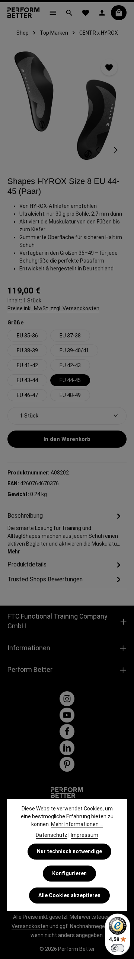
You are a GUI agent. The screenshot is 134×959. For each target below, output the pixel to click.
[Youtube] (67, 715)
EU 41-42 (27, 365)
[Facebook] (67, 731)
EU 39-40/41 (74, 350)
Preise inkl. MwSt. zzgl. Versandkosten (53, 308)
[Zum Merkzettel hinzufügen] (109, 67)
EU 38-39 (27, 350)
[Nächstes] (115, 150)
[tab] (65, 533)
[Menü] (52, 12)
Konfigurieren (69, 873)
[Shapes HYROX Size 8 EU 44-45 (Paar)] (66, 106)
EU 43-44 (27, 380)
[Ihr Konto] (102, 12)
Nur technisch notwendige (69, 851)
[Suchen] (69, 12)
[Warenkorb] (119, 12)
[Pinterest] (67, 764)
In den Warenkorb (67, 439)
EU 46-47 (27, 395)
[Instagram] (67, 698)
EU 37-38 (70, 336)
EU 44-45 (70, 380)
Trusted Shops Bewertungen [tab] (45, 579)
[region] (67, 106)
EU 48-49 (70, 395)
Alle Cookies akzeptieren (69, 895)
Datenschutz (51, 835)
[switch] (117, 948)
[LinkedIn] (67, 747)
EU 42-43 (70, 365)
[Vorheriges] (98, 150)
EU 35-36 (27, 336)
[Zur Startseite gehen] (23, 12)
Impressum (84, 835)
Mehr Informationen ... (77, 824)
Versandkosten (30, 926)
